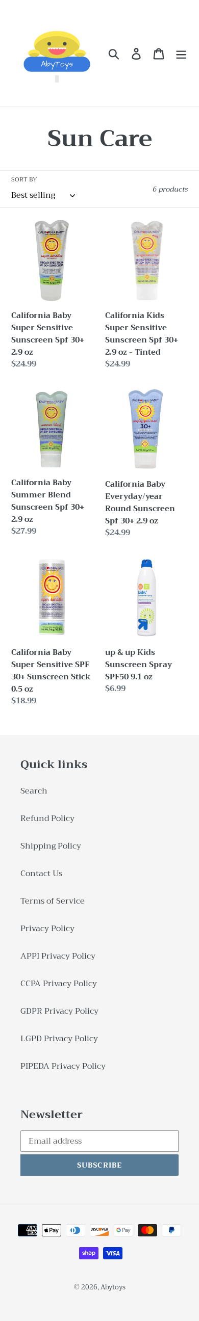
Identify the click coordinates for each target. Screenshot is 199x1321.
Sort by (24, 179)
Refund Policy (47, 818)
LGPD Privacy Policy (59, 1039)
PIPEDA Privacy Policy (63, 1066)
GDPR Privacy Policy (59, 1011)
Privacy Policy (47, 928)
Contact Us (41, 873)
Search (33, 791)
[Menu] (181, 53)
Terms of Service (52, 901)
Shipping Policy (50, 846)
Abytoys (113, 1287)
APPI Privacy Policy (57, 956)
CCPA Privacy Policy (58, 983)
